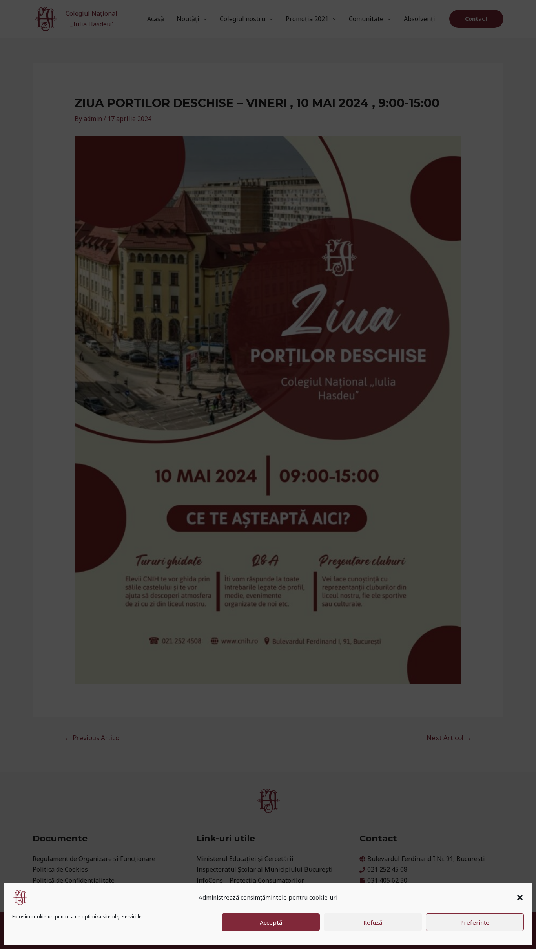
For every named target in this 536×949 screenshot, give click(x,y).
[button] (520, 897)
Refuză (372, 922)
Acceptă (271, 922)
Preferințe (474, 922)
